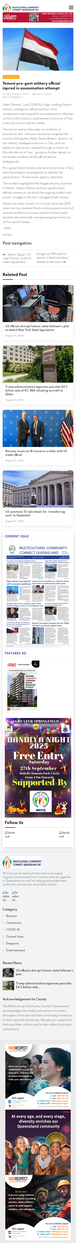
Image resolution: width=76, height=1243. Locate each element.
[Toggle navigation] (71, 7)
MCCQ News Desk (17, 94)
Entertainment (15, 950)
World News (11, 77)
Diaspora (12, 943)
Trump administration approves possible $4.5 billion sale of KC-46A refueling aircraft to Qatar (36, 391)
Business (11, 916)
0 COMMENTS (14, 97)
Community (13, 923)
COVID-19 (13, 930)
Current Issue (14, 936)
